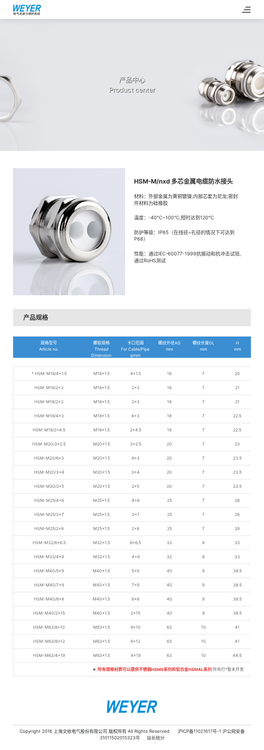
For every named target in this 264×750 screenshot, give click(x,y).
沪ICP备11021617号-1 (199, 731)
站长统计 (156, 737)
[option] (69, 231)
